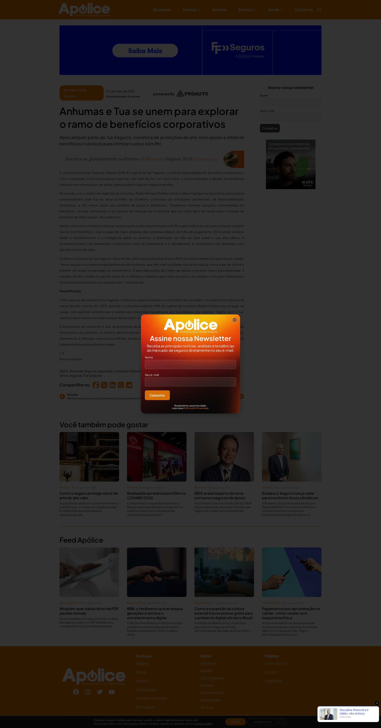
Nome (149, 357)
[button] (234, 319)
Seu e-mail (152, 374)
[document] (190, 364)
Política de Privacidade (196, 408)
